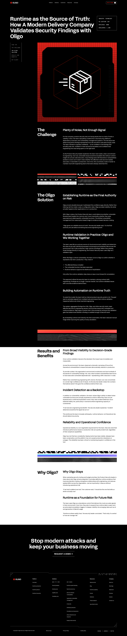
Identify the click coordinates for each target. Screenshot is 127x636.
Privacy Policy (66, 630)
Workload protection (71, 607)
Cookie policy (83, 630)
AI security (69, 604)
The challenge (16, 47)
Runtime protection (36, 586)
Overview (34, 582)
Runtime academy (94, 589)
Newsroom (111, 589)
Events (91, 593)
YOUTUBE (99, 631)
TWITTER (112, 631)
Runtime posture (36, 589)
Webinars (92, 597)
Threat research (93, 600)
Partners (111, 593)
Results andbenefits (15, 56)
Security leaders (55, 585)
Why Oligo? (15, 59)
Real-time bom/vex (71, 589)
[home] (14, 3)
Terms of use (48, 630)
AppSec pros (55, 592)
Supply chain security (71, 620)
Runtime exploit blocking (72, 585)
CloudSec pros (55, 596)
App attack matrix (94, 604)
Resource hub (93, 582)
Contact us (111, 600)
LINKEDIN (106, 631)
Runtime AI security (36, 593)
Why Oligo (111, 586)
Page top (14, 44)
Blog (91, 586)
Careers (111, 597)
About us (111, 582)
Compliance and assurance (72, 611)
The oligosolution (15, 51)
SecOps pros (55, 589)
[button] (50, 2)
